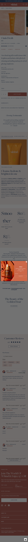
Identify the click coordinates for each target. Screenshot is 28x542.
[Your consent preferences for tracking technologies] (25, 539)
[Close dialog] (26, 261)
